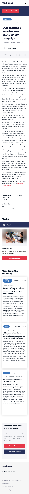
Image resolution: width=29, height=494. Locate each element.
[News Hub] (7, 3)
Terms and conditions (7, 487)
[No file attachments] (15, 55)
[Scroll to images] (11, 55)
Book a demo (13, 446)
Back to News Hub (11, 11)
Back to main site (9, 472)
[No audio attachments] (20, 55)
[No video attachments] (25, 55)
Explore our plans (13, 452)
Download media (14, 258)
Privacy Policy (6, 483)
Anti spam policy (6, 490)
